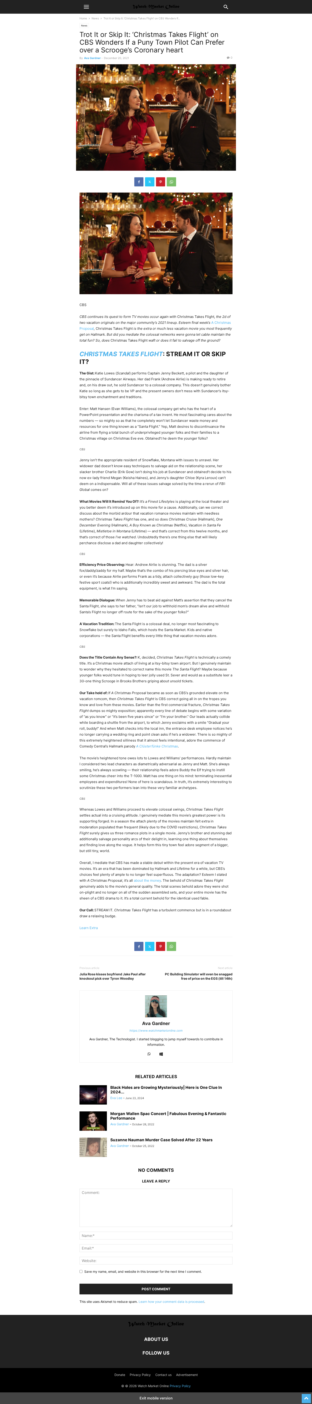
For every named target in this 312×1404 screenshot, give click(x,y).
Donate (119, 1375)
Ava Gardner (92, 58)
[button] (86, 7)
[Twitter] (149, 181)
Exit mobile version (156, 1398)
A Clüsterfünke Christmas (157, 746)
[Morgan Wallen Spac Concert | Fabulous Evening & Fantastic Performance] (93, 1121)
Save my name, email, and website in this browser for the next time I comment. (143, 1271)
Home (83, 18)
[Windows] (161, 1054)
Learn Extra (88, 928)
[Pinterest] (160, 181)
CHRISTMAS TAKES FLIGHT (121, 354)
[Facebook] (138, 181)
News (95, 18)
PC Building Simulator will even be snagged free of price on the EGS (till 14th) (199, 976)
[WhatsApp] (171, 181)
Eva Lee (116, 1098)
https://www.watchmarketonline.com (156, 1030)
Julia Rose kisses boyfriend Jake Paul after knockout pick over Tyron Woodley (112, 976)
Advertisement (187, 1375)
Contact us (163, 1375)
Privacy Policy (140, 1375)
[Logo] (156, 1325)
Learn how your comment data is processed (171, 1302)
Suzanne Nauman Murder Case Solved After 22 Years (161, 1140)
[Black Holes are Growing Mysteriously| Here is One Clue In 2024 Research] (93, 1095)
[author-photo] (156, 1017)
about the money (147, 880)
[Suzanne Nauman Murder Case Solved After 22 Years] (93, 1148)
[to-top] (306, 1396)
